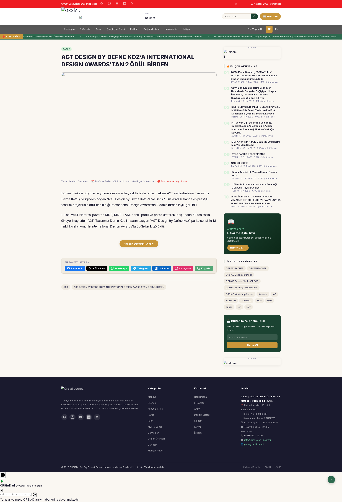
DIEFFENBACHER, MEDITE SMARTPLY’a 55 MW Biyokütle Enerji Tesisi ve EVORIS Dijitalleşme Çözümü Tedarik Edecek (255, 110)
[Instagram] (109, 4)
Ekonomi (152, 402)
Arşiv (98, 29)
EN (276, 29)
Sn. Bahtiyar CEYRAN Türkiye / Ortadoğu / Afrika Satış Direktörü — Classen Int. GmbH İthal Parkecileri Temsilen (141, 36)
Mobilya (152, 396)
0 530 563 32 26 (253, 435)
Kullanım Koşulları (252, 467)
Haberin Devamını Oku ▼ (139, 243)
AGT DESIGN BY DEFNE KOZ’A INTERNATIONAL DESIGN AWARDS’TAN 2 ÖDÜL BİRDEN (119, 287)
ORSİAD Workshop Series (239, 294)
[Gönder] (35, 495)
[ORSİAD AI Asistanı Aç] (3, 475)
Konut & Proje (155, 408)
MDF (259, 300)
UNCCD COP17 (239, 162)
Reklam (134, 29)
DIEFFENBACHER (234, 268)
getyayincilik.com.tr (254, 444)
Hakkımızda (171, 29)
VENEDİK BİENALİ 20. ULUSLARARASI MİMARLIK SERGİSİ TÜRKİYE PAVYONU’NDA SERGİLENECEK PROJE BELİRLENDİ (255, 200)
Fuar (150, 420)
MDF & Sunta (155, 426)
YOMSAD (231, 300)
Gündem (152, 444)
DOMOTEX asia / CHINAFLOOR (242, 281)
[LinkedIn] (124, 4)
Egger (229, 307)
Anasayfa (69, 29)
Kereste (263, 294)
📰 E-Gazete (270, 16)
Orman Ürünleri (156, 438)
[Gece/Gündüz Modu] (236, 4)
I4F (274, 294)
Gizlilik (268, 467)
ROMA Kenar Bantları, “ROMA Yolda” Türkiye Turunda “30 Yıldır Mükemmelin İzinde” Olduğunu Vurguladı (253, 75)
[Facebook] (101, 4)
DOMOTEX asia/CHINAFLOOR (241, 287)
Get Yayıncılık (255, 29)
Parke (151, 414)
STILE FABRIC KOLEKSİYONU (248, 154)
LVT (249, 307)
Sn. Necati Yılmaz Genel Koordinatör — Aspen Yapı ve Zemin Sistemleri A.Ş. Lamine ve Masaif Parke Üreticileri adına (272, 36)
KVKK (278, 467)
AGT (65, 287)
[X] (132, 4)
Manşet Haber (156, 450)
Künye (197, 426)
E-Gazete (85, 29)
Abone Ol (252, 345)
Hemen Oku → (238, 247)
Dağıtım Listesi (151, 29)
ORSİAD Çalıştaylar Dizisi (239, 274)
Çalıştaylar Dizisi (116, 29)
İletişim (186, 29)
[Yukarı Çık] (331, 479)
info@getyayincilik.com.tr (257, 440)
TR (269, 29)
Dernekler (153, 432)
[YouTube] (117, 4)
